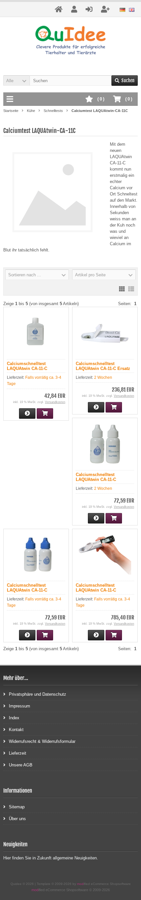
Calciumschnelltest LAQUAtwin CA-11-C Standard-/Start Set (96, 590)
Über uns (17, 818)
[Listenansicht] (131, 288)
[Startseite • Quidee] (70, 41)
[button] (16, 80)
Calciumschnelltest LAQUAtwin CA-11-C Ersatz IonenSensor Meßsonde (103, 368)
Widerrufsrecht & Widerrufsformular (42, 741)
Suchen (124, 80)
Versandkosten (55, 402)
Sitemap (17, 806)
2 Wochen (103, 377)
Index (14, 717)
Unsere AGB (20, 764)
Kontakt (16, 729)
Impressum (19, 706)
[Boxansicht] (122, 288)
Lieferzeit (17, 753)
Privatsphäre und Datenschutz (37, 694)
